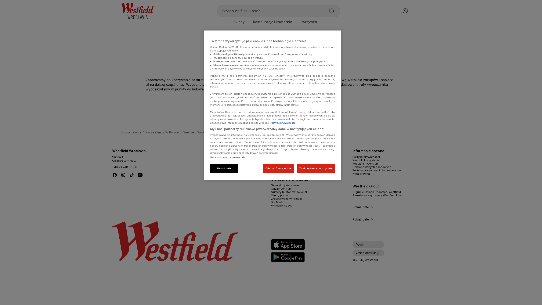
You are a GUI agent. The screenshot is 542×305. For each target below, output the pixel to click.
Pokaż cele (224, 168)
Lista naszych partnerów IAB (227, 157)
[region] (272, 105)
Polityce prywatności (282, 122)
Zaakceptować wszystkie (316, 168)
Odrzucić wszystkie (278, 168)
